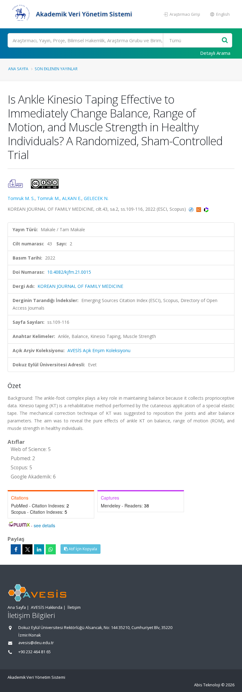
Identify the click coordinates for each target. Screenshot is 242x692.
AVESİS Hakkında (46, 607)
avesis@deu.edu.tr (36, 642)
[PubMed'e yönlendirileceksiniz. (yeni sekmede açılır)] (192, 209)
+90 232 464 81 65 (34, 652)
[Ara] (225, 40)
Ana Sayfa (18, 68)
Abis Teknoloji (207, 685)
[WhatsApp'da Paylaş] (51, 549)
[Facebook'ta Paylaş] (16, 549)
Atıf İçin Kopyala (82, 549)
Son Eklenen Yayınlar (56, 68)
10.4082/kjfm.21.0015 (69, 272)
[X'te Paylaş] (27, 549)
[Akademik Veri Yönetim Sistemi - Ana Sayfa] (21, 14)
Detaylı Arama (215, 53)
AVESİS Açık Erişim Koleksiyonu (98, 350)
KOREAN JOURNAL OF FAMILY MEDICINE (80, 286)
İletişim (74, 607)
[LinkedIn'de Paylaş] (39, 549)
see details (44, 525)
